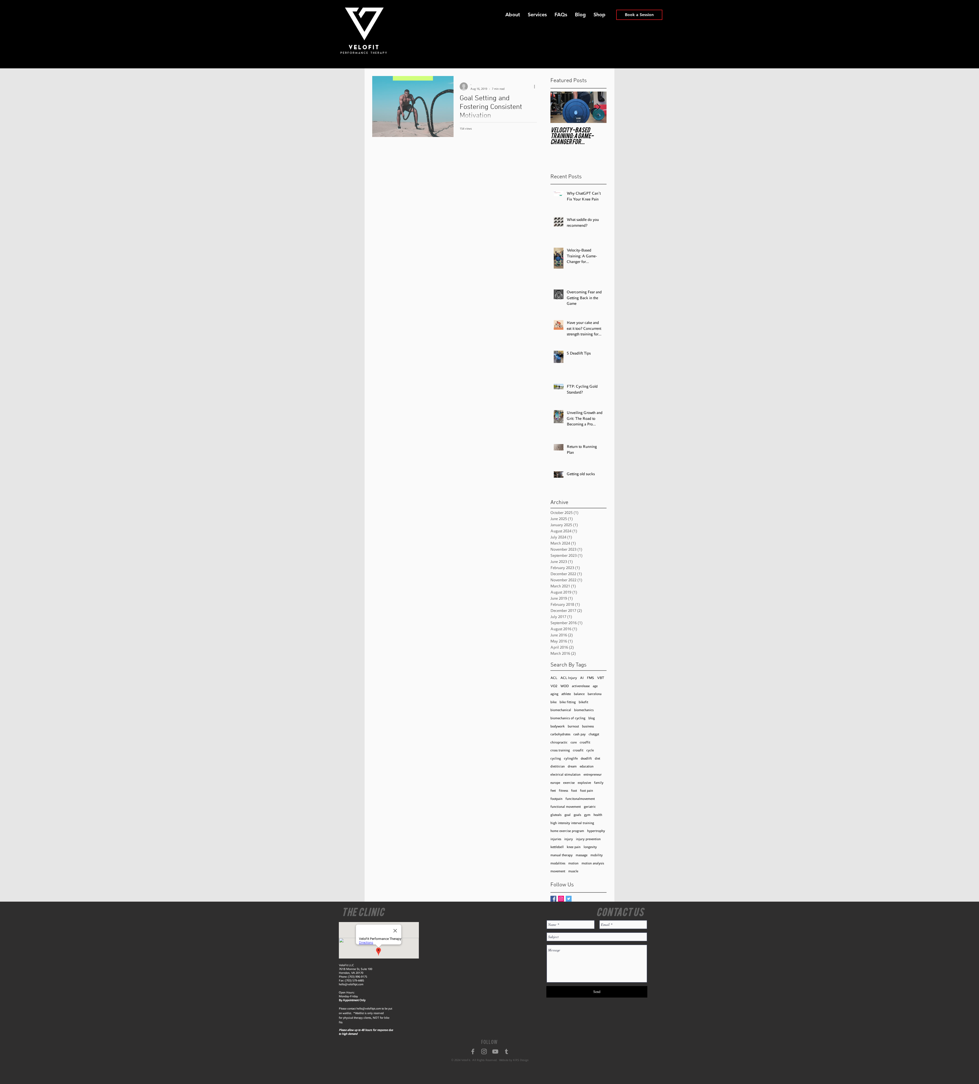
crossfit (578, 750)
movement (557, 871)
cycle (590, 750)
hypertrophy (596, 831)
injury (568, 839)
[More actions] (536, 86)
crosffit (585, 742)
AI (582, 678)
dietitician (557, 766)
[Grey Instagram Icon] (484, 1051)
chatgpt (594, 734)
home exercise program (567, 831)
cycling (555, 758)
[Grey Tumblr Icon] (506, 1051)
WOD (564, 686)
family (598, 783)
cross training (560, 750)
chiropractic (559, 742)
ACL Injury (568, 678)
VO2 (553, 686)
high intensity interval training (572, 823)
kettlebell (557, 847)
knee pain (574, 847)
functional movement (565, 807)
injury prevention (588, 839)
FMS (590, 678)
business (588, 726)
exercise (569, 783)
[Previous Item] (558, 107)
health (598, 815)
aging (554, 694)
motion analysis (593, 863)
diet (597, 758)
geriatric (590, 807)
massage (581, 855)
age (595, 686)
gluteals (555, 815)
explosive (584, 783)
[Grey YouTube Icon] (495, 1051)
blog (591, 718)
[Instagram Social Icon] (561, 899)
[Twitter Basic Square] (569, 899)
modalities (557, 863)
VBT (600, 678)
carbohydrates (560, 734)
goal (567, 815)
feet (553, 790)
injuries (555, 839)
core (574, 742)
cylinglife (571, 758)
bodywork (557, 726)
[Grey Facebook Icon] (472, 1051)
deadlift (586, 758)
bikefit (583, 702)
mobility (596, 855)
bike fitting (568, 702)
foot (574, 790)
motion (573, 863)
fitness (563, 790)
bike (553, 702)
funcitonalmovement (580, 799)
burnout (573, 726)
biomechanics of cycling (567, 718)
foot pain (586, 790)
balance (579, 694)
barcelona (594, 694)
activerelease (581, 686)
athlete (566, 694)
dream (572, 766)
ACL (553, 678)
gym (587, 815)
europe (555, 783)
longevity (590, 847)
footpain (556, 799)
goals (577, 815)
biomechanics (584, 710)
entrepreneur (593, 774)
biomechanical (560, 710)
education (587, 766)
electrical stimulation (565, 774)
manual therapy (561, 855)
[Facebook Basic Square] (553, 899)
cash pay (579, 734)
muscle (573, 871)
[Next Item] (598, 107)
